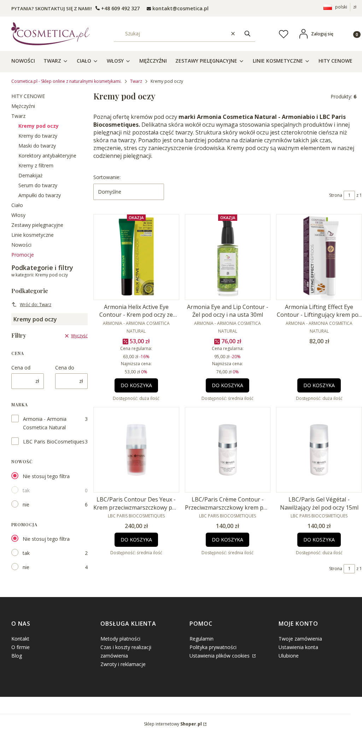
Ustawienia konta (298, 647)
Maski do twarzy (37, 145)
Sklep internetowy (173, 724)
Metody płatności (120, 638)
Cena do (64, 367)
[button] (247, 34)
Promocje (22, 254)
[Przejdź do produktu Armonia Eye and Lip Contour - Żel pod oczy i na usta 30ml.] (227, 257)
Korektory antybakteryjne (47, 155)
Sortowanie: (107, 177)
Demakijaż (30, 175)
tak (26, 490)
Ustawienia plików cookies (220, 655)
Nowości (21, 244)
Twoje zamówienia (300, 638)
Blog (16, 655)
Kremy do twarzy (37, 135)
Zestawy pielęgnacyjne (37, 225)
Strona (335, 195)
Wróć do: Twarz (35, 305)
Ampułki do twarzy (39, 195)
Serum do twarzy (37, 185)
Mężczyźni (23, 106)
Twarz (136, 81)
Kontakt (20, 638)
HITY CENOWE (28, 96)
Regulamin (201, 638)
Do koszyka (136, 385)
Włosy (18, 215)
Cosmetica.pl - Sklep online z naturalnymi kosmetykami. (66, 81)
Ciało (17, 205)
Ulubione (289, 655)
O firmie (20, 647)
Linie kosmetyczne (32, 234)
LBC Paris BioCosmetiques (53, 441)
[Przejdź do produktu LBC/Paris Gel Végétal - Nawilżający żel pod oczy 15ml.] (319, 450)
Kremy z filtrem (35, 165)
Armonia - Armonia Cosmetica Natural (44, 423)
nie (26, 504)
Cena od (20, 367)
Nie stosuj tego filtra (46, 476)
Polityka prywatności (213, 647)
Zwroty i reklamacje (123, 664)
